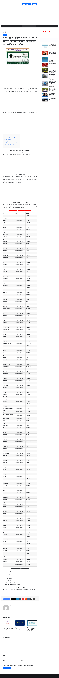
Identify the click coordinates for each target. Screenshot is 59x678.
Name (4, 655)
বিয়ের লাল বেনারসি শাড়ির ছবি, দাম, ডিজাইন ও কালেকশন (52, 64)
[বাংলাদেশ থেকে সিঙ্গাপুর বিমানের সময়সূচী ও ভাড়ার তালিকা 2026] (45, 59)
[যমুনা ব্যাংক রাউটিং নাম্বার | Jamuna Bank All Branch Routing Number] (32, 623)
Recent (49, 40)
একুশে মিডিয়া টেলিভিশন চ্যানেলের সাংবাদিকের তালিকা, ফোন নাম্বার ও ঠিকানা (52, 76)
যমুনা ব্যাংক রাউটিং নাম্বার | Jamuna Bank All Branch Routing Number (32, 628)
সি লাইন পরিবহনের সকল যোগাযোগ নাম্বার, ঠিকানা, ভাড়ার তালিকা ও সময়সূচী (52, 70)
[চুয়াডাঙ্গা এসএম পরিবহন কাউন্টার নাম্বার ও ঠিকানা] (45, 90)
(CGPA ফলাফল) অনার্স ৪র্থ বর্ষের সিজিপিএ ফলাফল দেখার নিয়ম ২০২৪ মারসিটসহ (52, 46)
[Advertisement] (29, 16)
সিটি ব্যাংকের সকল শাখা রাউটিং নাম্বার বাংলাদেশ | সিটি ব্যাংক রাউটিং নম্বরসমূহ (8, 628)
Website (22, 660)
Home (4, 31)
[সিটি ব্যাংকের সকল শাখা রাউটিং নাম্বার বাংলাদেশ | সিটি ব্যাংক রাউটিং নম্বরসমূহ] (8, 623)
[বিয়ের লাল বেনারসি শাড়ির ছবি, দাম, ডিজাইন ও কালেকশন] (45, 65)
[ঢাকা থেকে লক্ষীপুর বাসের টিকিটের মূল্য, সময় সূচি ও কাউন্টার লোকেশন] (45, 100)
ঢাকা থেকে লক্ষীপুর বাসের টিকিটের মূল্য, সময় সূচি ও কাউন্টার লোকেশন (52, 100)
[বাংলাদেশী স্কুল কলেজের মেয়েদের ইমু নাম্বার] (45, 95)
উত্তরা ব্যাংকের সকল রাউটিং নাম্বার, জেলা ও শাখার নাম (19, 628)
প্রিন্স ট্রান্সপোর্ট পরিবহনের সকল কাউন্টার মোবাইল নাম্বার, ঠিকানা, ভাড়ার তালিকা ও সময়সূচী (52, 83)
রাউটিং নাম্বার (8, 31)
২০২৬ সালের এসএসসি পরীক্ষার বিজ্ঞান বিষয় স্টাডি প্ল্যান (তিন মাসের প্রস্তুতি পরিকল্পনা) (52, 53)
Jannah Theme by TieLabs (21, 675)
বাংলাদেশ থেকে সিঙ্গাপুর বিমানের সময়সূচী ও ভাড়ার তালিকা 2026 (52, 59)
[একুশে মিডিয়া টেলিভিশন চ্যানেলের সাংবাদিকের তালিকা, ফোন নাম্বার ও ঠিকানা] (45, 76)
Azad (11, 605)
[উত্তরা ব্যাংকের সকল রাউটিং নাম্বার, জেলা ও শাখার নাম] (20, 623)
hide (9, 135)
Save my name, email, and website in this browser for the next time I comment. (18, 665)
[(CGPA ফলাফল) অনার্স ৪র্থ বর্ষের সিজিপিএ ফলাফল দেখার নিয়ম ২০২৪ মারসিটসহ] (45, 46)
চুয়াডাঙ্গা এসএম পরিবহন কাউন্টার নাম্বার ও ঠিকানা (52, 89)
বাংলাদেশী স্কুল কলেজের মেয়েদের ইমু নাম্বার (52, 94)
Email (4, 660)
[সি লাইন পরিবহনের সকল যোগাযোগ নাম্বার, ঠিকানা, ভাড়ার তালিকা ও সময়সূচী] (45, 70)
